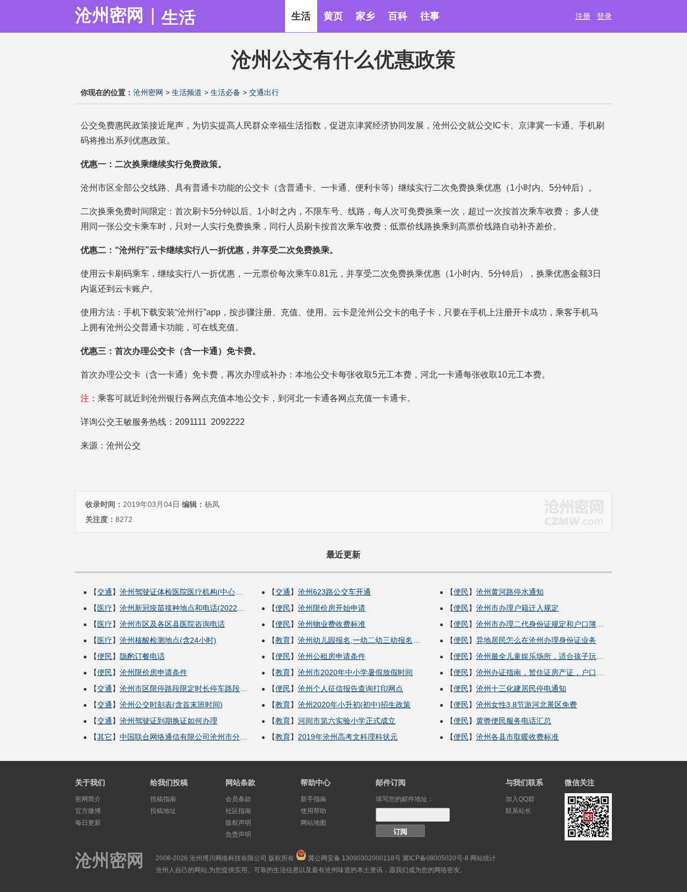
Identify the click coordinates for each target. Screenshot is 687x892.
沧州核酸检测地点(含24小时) (168, 640)
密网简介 (88, 799)
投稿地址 (163, 811)
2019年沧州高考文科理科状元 (348, 737)
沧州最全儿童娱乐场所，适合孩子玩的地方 (547, 656)
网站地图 (313, 822)
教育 (282, 640)
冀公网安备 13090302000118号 (354, 858)
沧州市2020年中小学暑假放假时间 (355, 672)
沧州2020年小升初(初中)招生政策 (354, 704)
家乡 (365, 16)
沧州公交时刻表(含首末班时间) (171, 704)
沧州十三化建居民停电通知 (521, 688)
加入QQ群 (520, 799)
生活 (301, 16)
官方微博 (88, 811)
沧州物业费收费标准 (332, 624)
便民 (104, 656)
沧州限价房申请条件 (153, 672)
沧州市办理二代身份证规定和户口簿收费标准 (551, 624)
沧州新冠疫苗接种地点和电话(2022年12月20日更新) (207, 608)
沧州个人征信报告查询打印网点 (350, 688)
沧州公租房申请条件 (332, 656)
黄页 (333, 16)
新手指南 (313, 799)
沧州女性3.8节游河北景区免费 (526, 704)
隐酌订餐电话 (142, 656)
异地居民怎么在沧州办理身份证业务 (536, 640)
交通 (104, 592)
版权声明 (238, 822)
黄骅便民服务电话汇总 (513, 720)
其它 (104, 737)
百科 (397, 16)
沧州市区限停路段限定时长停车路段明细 (187, 688)
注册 (582, 16)
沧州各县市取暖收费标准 (517, 737)
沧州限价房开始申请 (332, 608)
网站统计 (483, 858)
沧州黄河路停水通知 (510, 592)
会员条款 (238, 799)
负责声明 (238, 834)
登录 (604, 16)
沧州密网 (109, 15)
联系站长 (518, 811)
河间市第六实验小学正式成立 (347, 720)
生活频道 (187, 92)
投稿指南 (163, 799)
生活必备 (225, 92)
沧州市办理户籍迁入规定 (517, 608)
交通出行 (264, 92)
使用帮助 (313, 811)
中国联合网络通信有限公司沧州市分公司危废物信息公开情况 (221, 737)
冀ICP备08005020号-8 (436, 858)
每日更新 (88, 822)
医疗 (104, 608)
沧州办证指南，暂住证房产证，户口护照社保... (554, 672)
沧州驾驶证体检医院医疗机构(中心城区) (186, 592)
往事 (430, 16)
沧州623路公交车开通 (334, 592)
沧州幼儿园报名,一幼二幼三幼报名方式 (363, 640)
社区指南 (238, 811)
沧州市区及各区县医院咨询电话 (172, 624)
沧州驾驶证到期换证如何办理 (168, 720)
